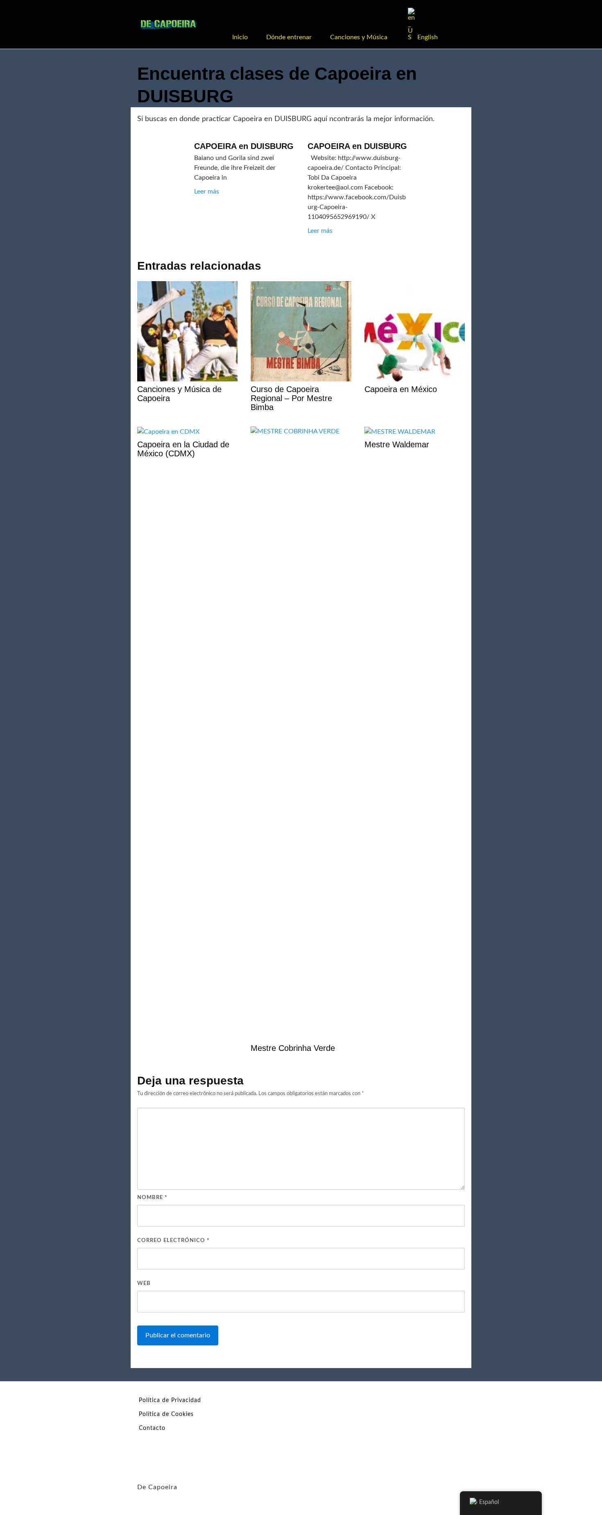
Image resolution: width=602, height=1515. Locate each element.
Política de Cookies (166, 1414)
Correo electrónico (173, 1240)
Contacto (152, 1428)
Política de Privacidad (170, 1400)
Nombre (152, 1197)
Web (144, 1283)
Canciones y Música (358, 37)
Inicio (240, 37)
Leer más (206, 191)
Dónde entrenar (289, 37)
